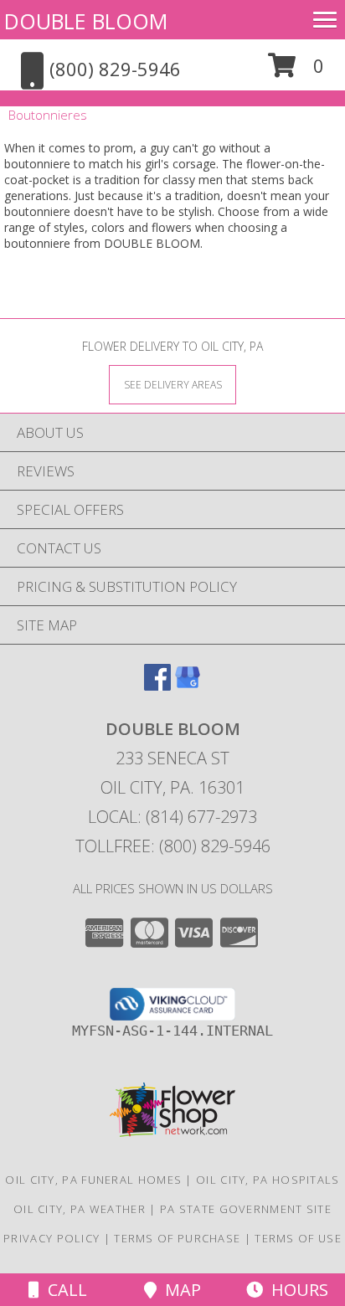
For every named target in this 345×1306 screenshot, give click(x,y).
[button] (296, 71)
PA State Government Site (246, 1208)
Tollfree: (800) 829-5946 (172, 846)
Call (63, 1289)
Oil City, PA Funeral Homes (93, 1179)
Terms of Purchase (177, 1238)
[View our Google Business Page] (187, 685)
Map (179, 1289)
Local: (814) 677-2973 (172, 816)
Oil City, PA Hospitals (268, 1179)
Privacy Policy (51, 1238)
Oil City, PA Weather (79, 1208)
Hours (295, 1289)
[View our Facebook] (157, 685)
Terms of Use (298, 1238)
